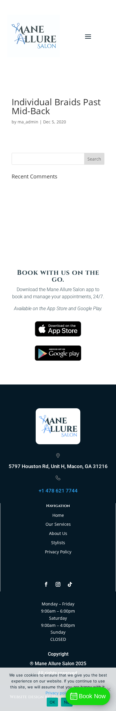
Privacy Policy (58, 552)
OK (52, 702)
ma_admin (28, 122)
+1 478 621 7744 (58, 491)
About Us (58, 533)
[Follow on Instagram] (58, 584)
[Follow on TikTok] (70, 584)
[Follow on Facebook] (46, 584)
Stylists (58, 542)
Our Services (58, 524)
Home (58, 515)
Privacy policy (58, 692)
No (67, 702)
